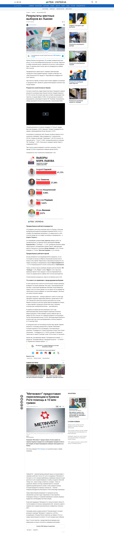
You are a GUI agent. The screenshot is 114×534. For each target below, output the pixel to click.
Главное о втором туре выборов (76, 26)
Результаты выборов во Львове (77, 63)
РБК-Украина (41, 449)
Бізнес (52, 5)
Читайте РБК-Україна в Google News (45, 526)
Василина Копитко (73, 409)
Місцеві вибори (46, 358)
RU (63, 406)
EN (60, 406)
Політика (46, 5)
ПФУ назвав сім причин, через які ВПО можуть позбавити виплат (77, 442)
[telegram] (21, 402)
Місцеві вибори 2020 (41, 12)
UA (57, 406)
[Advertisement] (45, 462)
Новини (31, 5)
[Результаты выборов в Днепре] (77, 37)
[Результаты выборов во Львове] (77, 56)
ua (15, 2)
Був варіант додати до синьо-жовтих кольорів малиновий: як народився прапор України (77, 414)
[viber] (21, 405)
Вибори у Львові (37, 358)
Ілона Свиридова (30, 437)
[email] (21, 408)
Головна (28, 12)
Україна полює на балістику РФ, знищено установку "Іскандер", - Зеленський (76, 426)
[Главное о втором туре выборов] (77, 18)
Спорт (63, 5)
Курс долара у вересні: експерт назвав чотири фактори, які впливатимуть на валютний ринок (77, 432)
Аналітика (38, 5)
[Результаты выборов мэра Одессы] (77, 75)
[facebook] (21, 396)
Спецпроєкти (80, 5)
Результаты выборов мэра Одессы (76, 82)
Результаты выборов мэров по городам (76, 101)
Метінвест (29, 529)
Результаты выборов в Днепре (76, 45)
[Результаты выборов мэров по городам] (77, 94)
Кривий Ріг (35, 529)
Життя (58, 5)
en (17, 2)
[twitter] (21, 399)
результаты (29, 358)
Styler (73, 5)
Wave (68, 5)
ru (20, 2)
